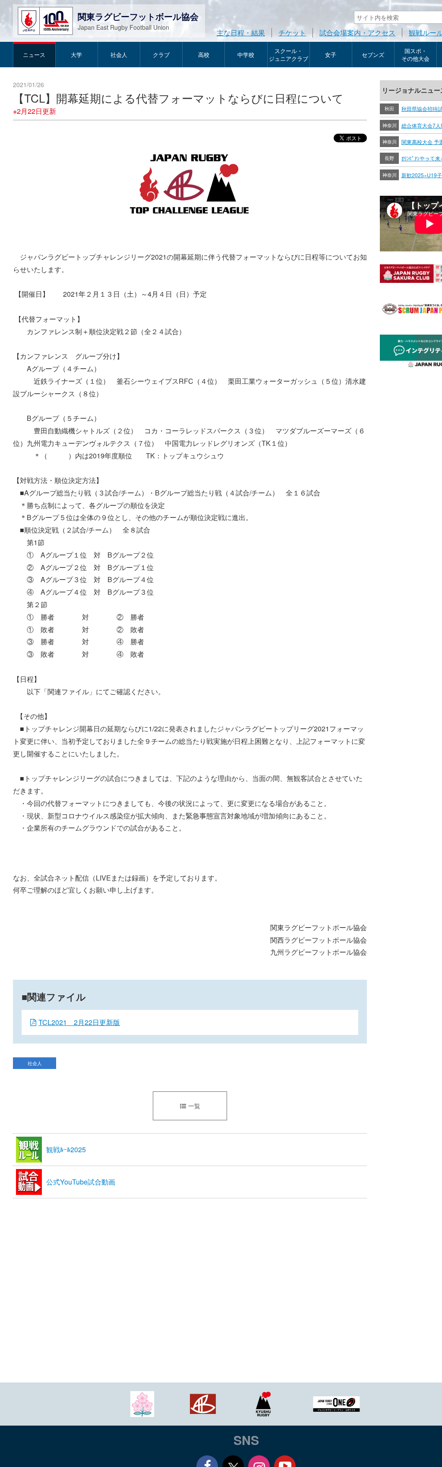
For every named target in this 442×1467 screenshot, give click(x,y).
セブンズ (373, 54)
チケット (292, 33)
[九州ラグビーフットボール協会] (263, 1403)
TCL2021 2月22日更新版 (79, 1022)
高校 (203, 54)
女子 (330, 54)
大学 (76, 54)
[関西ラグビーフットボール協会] (203, 1403)
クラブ (161, 54)
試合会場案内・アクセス (357, 33)
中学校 (245, 54)
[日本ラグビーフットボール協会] (142, 1403)
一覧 (194, 1105)
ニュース (34, 54)
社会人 (118, 54)
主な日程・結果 (241, 33)
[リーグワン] (337, 1403)
